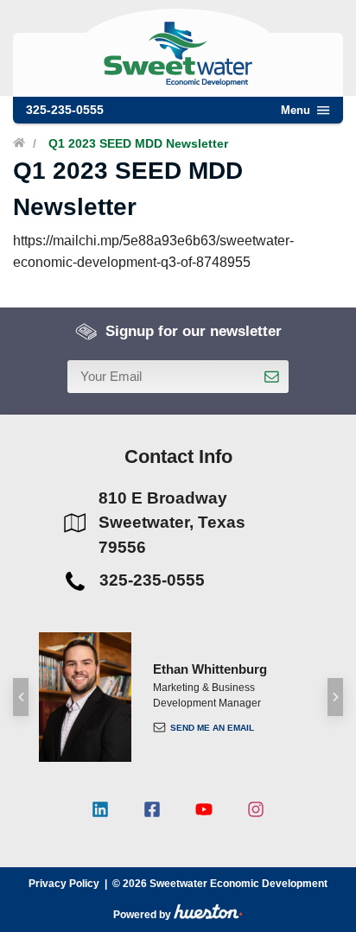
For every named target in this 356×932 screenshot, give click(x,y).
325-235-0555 (65, 110)
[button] (21, 697)
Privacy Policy (64, 884)
